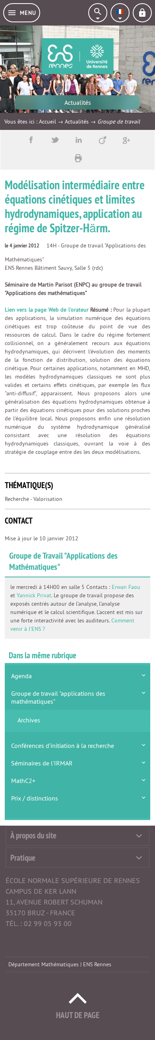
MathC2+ (23, 781)
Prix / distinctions (34, 798)
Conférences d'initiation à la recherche (62, 746)
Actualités (77, 121)
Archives (28, 720)
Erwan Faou (126, 587)
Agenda (21, 676)
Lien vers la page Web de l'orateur (47, 309)
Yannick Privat (34, 595)
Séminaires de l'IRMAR (42, 763)
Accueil (47, 121)
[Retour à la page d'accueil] (78, 56)
